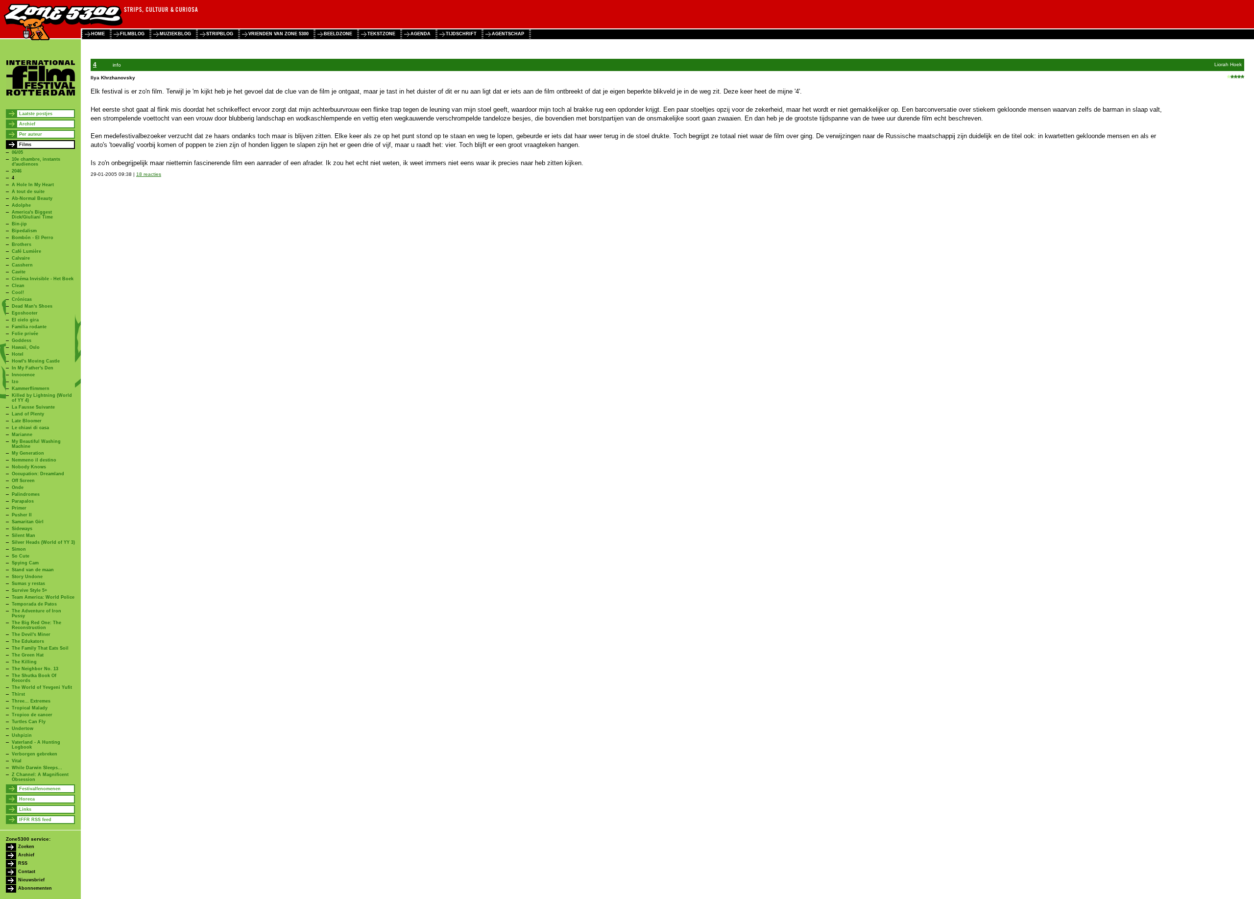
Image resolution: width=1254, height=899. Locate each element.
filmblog (132, 33)
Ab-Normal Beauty (32, 198)
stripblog (219, 33)
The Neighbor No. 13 (35, 668)
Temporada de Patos (34, 604)
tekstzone (381, 33)
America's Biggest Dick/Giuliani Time (32, 214)
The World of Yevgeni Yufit (42, 687)
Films (25, 144)
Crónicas (22, 299)
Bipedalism (24, 230)
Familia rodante (29, 326)
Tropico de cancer (32, 714)
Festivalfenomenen (40, 788)
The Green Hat (28, 655)
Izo (15, 381)
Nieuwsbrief (31, 879)
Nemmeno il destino (34, 460)
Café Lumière (26, 251)
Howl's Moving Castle (36, 361)
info (117, 65)
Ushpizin (22, 735)
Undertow (22, 728)
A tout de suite (28, 191)
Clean (18, 285)
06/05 (17, 152)
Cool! (18, 292)
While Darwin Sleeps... (37, 767)
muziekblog (175, 33)
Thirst (18, 694)
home (98, 33)
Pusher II (22, 514)
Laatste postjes (35, 113)
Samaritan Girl (28, 521)
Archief (27, 123)
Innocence (23, 374)
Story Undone (27, 576)
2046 (17, 171)
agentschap (508, 33)
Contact (26, 871)
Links (25, 809)
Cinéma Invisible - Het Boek (42, 278)
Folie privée (25, 333)
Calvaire (21, 258)
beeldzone (338, 33)
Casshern (22, 265)
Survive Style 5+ (29, 590)
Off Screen (23, 480)
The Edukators (28, 641)
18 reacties (148, 174)
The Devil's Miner (31, 634)
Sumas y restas (28, 583)
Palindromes (26, 494)
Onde (18, 487)
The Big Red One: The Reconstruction (36, 625)
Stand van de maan (33, 569)
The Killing (24, 661)
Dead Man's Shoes (32, 306)
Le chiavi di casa (30, 427)
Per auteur (30, 134)
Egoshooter (25, 313)
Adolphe (21, 205)
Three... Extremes (31, 701)
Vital (17, 760)
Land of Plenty (28, 414)
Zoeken (26, 846)
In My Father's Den (32, 367)
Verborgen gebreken (34, 754)
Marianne (22, 434)
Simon (19, 549)
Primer (19, 508)
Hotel (18, 354)
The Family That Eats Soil (40, 648)
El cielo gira (25, 319)
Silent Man (23, 535)
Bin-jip (19, 223)
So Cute (20, 556)
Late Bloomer (27, 420)
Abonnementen (35, 888)
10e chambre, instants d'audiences (36, 162)
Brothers (21, 244)
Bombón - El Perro (32, 237)
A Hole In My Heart (33, 184)
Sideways (22, 528)
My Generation (28, 453)
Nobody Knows (29, 466)
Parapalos (23, 501)
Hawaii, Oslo (26, 347)
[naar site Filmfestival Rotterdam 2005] (40, 94)
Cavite (18, 271)
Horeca (27, 799)
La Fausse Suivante (33, 407)
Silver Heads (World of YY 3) (43, 542)
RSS (22, 863)
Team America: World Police (43, 597)
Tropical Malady (30, 707)
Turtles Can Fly (29, 721)
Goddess (21, 340)
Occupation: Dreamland (38, 473)
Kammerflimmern (30, 388)
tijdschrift (461, 33)
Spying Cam (25, 562)
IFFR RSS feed (35, 819)
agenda (420, 33)
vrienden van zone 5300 (278, 33)
